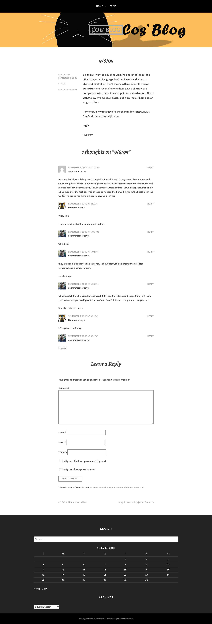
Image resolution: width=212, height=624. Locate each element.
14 (105, 569)
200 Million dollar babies (73, 502)
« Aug (37, 588)
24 (168, 574)
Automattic (128, 618)
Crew (113, 6)
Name (62, 432)
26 (63, 580)
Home (99, 6)
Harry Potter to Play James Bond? (135, 502)
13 (84, 569)
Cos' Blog (106, 29)
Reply (150, 167)
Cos (63, 84)
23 (146, 574)
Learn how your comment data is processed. (122, 487)
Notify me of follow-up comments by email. (84, 461)
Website (62, 452)
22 (125, 574)
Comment (64, 388)
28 (105, 580)
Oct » (44, 588)
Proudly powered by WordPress (92, 618)
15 (125, 569)
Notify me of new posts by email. (79, 469)
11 (43, 569)
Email (62, 442)
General (73, 89)
